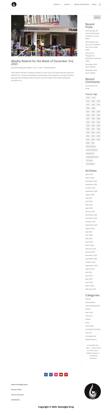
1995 (98, 126)
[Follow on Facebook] (46, 374)
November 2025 (91, 184)
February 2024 (90, 249)
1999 (87, 132)
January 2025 (90, 211)
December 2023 (91, 255)
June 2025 (89, 201)
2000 (93, 132)
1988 (93, 119)
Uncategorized (90, 336)
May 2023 (88, 279)
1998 (98, 129)
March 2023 (89, 286)
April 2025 (89, 208)
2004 (98, 136)
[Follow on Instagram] (56, 374)
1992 (98, 122)
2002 (87, 136)
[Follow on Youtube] (61, 374)
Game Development (92, 306)
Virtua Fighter (90, 164)
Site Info (88, 333)
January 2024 (90, 252)
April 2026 (89, 174)
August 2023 (89, 269)
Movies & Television (81, 4)
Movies (88, 319)
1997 (93, 129)
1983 (98, 112)
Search (97, 17)
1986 (98, 115)
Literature (89, 316)
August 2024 (89, 228)
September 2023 (91, 265)
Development (90, 302)
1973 (87, 101)
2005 (87, 139)
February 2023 (90, 289)
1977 (87, 105)
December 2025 (91, 181)
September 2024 (91, 225)
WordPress (93, 358)
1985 (93, 115)
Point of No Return (91, 150)
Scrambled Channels (93, 329)
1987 (87, 119)
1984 (87, 115)
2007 (98, 139)
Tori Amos (89, 160)
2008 (87, 143)
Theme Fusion (93, 350)
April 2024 (89, 242)
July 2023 (88, 272)
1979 (98, 105)
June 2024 (89, 235)
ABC (93, 143)
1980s (93, 108)
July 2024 (88, 232)
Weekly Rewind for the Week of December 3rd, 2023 (42, 62)
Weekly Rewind (49, 68)
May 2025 (88, 205)
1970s (88, 98)
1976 (98, 101)
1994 (93, 126)
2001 (98, 132)
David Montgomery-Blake (22, 68)
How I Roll (89, 312)
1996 (87, 129)
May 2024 (88, 238)
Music (94, 4)
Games (66, 4)
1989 (98, 119)
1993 (87, 126)
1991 (93, 122)
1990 (87, 122)
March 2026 (89, 178)
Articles (56, 4)
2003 (93, 136)
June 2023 (89, 276)
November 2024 (91, 218)
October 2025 (90, 188)
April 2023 (89, 282)
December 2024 (91, 215)
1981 (87, 112)
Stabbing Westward (92, 157)
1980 (87, 108)
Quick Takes (89, 326)
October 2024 (90, 222)
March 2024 (89, 245)
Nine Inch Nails (90, 146)
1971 (93, 98)
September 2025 (91, 191)
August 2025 (89, 195)
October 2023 (90, 262)
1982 (93, 112)
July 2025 (88, 198)
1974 (93, 101)
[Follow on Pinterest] (66, 374)
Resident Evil (90, 153)
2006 (93, 139)
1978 (93, 105)
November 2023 (91, 259)
